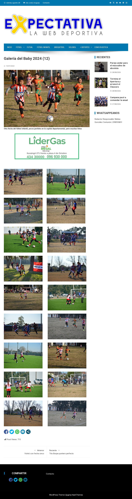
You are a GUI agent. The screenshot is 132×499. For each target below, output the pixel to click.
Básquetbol (59, 47)
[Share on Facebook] (6, 432)
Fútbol (19, 47)
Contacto (46, 3)
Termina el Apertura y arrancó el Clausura (115, 83)
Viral (67, 495)
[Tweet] (11, 432)
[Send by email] (22, 432)
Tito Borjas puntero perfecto (61, 452)
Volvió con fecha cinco (34, 452)
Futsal (30, 47)
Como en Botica (101, 47)
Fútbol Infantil (43, 47)
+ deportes (84, 47)
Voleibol (72, 47)
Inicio (9, 47)
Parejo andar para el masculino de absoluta (119, 66)
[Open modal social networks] (28, 432)
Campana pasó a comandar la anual (119, 98)
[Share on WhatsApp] (17, 432)
